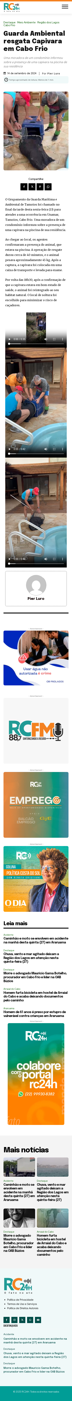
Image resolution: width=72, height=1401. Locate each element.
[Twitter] (31, 186)
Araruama (8, 1008)
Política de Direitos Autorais (22, 1308)
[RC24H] (12, 7)
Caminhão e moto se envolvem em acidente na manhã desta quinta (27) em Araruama (19, 1192)
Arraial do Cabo (11, 988)
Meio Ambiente (26, 22)
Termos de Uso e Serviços (22, 1303)
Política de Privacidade (20, 1299)
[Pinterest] (40, 186)
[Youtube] (38, 1320)
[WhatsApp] (48, 186)
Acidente (8, 934)
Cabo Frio (9, 25)
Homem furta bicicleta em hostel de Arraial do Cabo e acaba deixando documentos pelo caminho (35, 996)
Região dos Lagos (48, 22)
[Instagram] (14, 1320)
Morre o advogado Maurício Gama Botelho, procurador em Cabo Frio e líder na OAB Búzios (35, 977)
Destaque (9, 22)
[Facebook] (23, 186)
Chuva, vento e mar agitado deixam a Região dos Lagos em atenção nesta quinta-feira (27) (31, 958)
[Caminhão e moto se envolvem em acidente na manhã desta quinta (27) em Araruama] (19, 1167)
